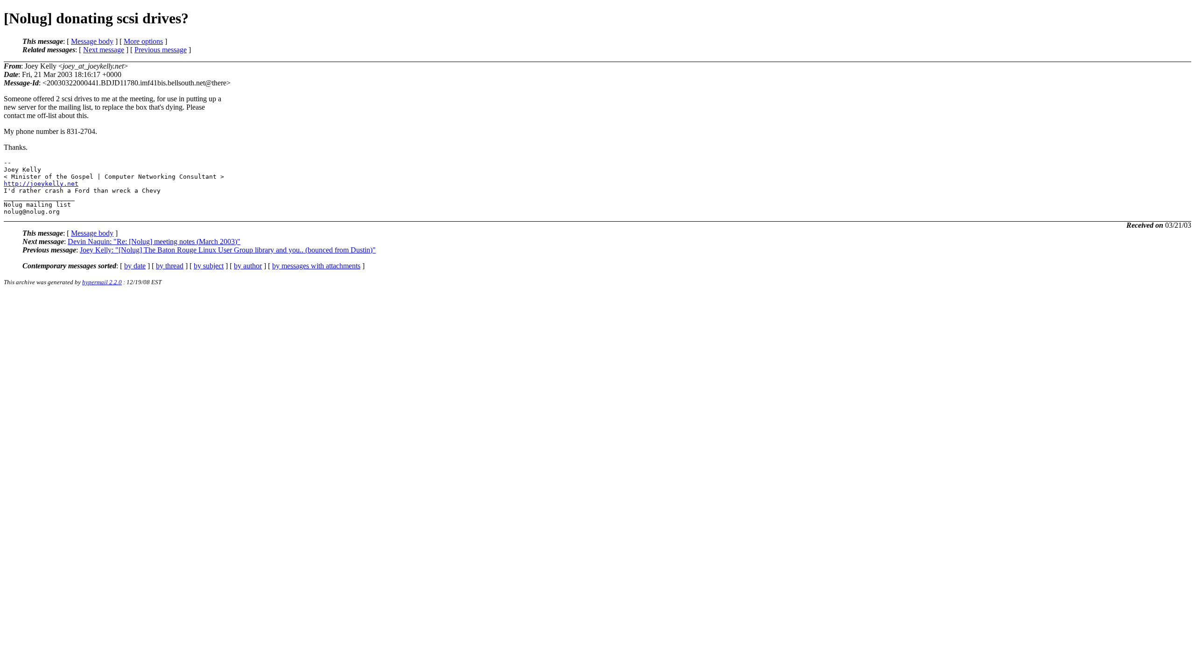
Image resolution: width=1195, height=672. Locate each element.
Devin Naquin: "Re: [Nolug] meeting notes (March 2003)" (154, 241)
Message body (92, 41)
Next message (103, 50)
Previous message (160, 50)
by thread (169, 266)
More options (143, 41)
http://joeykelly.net (41, 183)
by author (248, 266)
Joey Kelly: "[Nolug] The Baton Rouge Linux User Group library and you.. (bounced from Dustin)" (228, 250)
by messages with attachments (316, 266)
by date (135, 266)
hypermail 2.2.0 (102, 282)
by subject (209, 266)
